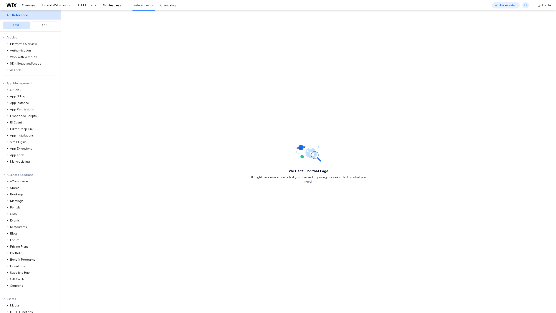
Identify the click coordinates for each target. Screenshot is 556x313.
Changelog (168, 5)
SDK (44, 25)
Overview (29, 5)
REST (16, 25)
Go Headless (112, 5)
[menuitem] (30, 21)
